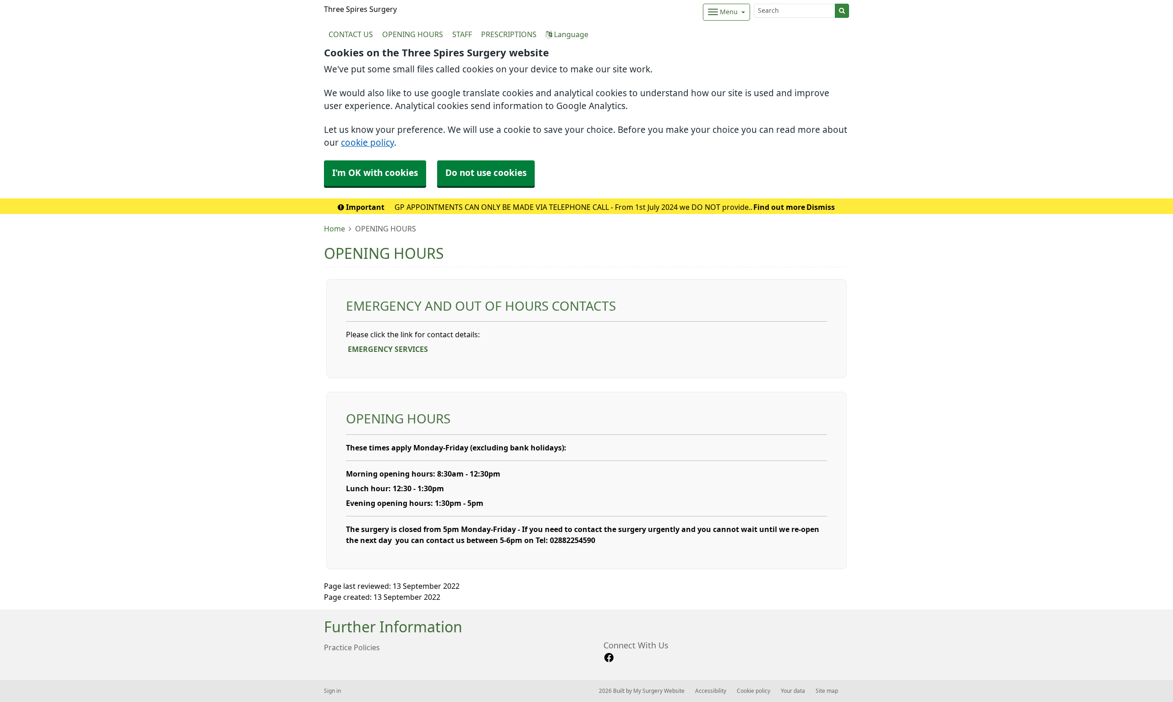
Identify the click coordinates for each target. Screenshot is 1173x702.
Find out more (779, 207)
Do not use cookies (485, 173)
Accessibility (710, 691)
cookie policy (367, 142)
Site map (827, 691)
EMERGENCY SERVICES (388, 349)
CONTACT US (351, 34)
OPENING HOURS (412, 34)
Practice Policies (352, 647)
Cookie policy (753, 691)
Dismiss (820, 207)
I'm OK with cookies (375, 173)
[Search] (842, 11)
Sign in (332, 691)
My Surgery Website (659, 691)
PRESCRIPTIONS (509, 34)
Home (334, 228)
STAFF (462, 34)
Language (570, 34)
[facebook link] (608, 658)
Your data (793, 691)
